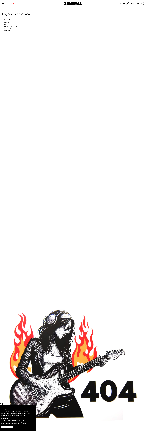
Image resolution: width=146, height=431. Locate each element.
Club (5, 24)
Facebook (127, 3)
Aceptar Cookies (7, 427)
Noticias (7, 30)
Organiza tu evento (10, 26)
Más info (22, 415)
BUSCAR (139, 3)
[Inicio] (73, 3)
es (120, 3)
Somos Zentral (9, 28)
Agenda (11, 3)
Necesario (6, 418)
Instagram (124, 3)
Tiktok (131, 3)
